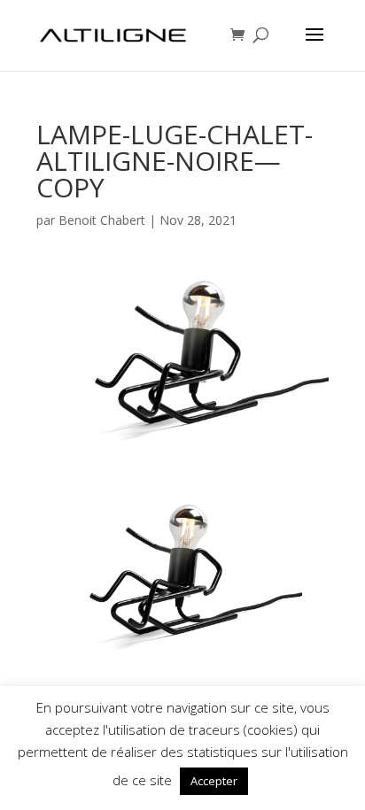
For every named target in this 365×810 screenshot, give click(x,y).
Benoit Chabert (101, 220)
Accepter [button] (213, 781)
